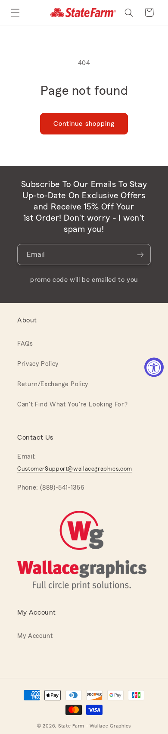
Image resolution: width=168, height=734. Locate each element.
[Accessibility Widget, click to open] (154, 367)
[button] (15, 12)
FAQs (25, 343)
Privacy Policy (38, 364)
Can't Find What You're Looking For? (72, 404)
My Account (35, 636)
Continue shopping (84, 123)
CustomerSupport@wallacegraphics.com (74, 469)
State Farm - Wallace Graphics (94, 726)
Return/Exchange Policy (52, 384)
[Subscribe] (140, 254)
